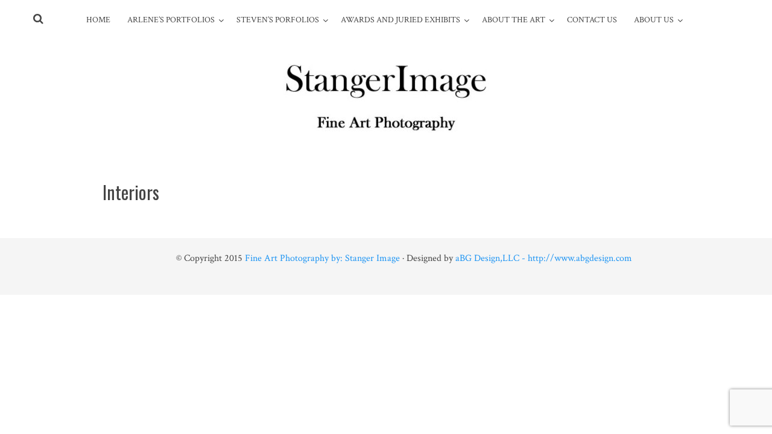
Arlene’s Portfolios (171, 19)
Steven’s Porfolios (277, 19)
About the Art (513, 19)
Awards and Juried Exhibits (400, 19)
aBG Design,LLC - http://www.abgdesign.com (543, 258)
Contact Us (592, 19)
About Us (654, 19)
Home (98, 19)
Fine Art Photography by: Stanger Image (322, 258)
